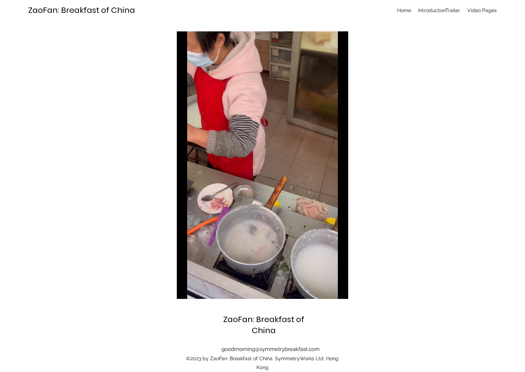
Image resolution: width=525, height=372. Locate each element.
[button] (482, 10)
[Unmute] (198, 289)
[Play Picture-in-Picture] (326, 289)
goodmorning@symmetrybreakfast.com (270, 349)
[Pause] (186, 289)
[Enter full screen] (338, 289)
